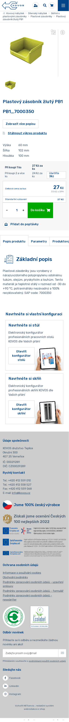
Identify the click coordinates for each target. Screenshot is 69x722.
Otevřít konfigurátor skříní (21, 409)
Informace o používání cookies (22, 572)
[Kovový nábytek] (13, 6)
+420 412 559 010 (19, 480)
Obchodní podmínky (15, 577)
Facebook (15, 678)
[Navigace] (63, 5)
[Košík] (51, 5)
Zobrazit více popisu (20, 124)
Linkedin (14, 686)
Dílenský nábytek (37, 13)
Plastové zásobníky (41, 16)
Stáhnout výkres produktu (27, 133)
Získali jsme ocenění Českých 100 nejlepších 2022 (40, 519)
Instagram (15, 694)
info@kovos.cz (21, 493)
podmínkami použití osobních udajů (47, 661)
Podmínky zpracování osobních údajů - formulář (33, 591)
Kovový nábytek (14, 13)
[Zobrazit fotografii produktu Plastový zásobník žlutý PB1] (26, 74)
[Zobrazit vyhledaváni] (44, 5)
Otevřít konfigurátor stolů (21, 356)
